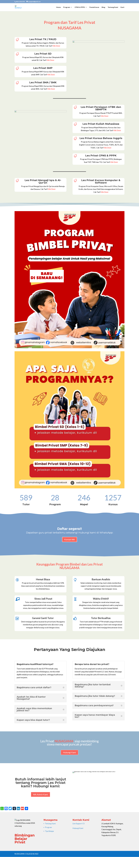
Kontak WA (69, 539)
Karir (122, 7)
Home (58, 7)
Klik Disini (56, 46)
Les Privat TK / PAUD (42, 39)
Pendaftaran (94, 7)
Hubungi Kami (69, 752)
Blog (103, 7)
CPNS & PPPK (80, 7)
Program (66, 7)
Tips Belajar (49, 831)
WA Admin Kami (40, 794)
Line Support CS (78, 823)
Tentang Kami (113, 7)
